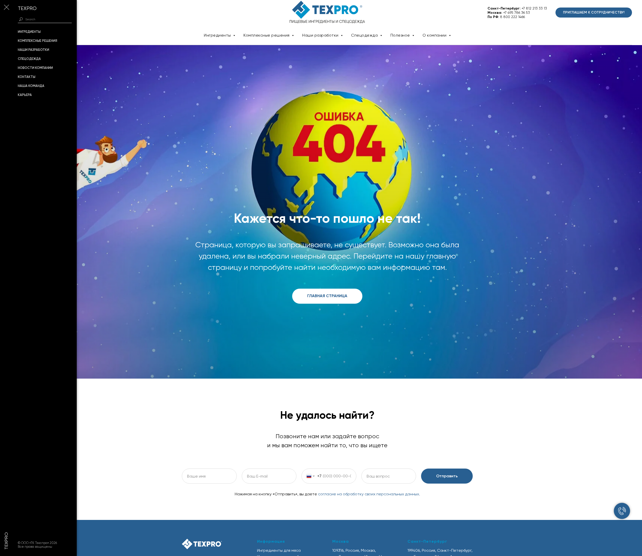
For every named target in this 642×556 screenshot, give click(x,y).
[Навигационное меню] (6, 7)
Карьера (25, 95)
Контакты (26, 77)
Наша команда (31, 86)
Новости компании (35, 68)
